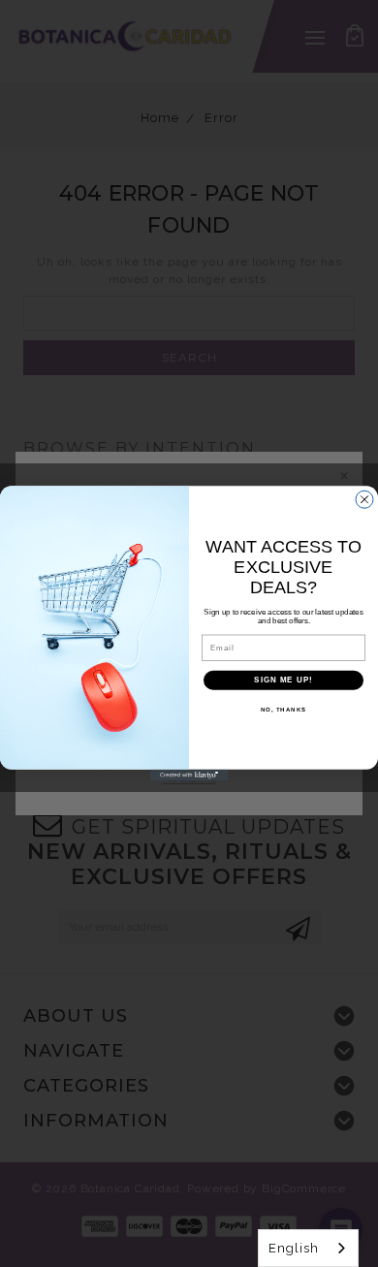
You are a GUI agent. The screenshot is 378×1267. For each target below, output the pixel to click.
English (293, 1248)
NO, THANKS (284, 709)
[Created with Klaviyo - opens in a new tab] (189, 775)
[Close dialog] (364, 499)
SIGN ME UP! (283, 680)
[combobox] (308, 1248)
